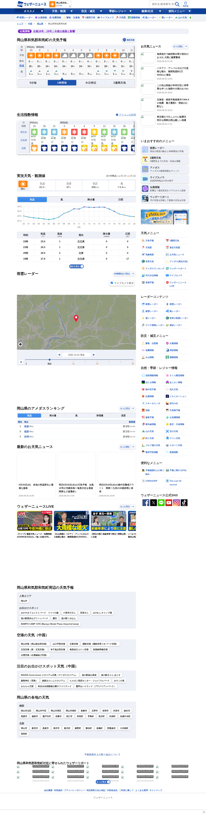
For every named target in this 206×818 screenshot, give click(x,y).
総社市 (127, 710)
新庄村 (67, 728)
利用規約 (58, 790)
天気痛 (23, 140)
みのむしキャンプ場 (102, 613)
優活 (55, 618)
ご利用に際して (126, 790)
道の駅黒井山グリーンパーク (34, 618)
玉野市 (95, 710)
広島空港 (74, 644)
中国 (30, 23)
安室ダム (84, 613)
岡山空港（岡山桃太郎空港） (34, 644)
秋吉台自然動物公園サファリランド (54, 686)
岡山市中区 (41, 710)
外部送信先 (112, 790)
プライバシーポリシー (74, 790)
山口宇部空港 (59, 644)
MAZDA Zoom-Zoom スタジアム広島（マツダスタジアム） (49, 675)
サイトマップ (156, 790)
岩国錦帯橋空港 (100, 649)
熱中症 (23, 132)
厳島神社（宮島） (29, 680)
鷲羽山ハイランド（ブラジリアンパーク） (96, 686)
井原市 (116, 710)
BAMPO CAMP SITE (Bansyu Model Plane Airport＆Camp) (50, 624)
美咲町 (24, 734)
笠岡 (26, 436)
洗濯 (24, 148)
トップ (20, 23)
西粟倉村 (111, 728)
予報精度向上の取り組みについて (102, 754)
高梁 (26, 426)
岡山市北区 (26, 710)
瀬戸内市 (46, 716)
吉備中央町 (125, 716)
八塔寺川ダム (69, 613)
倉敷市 (84, 710)
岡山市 (24, 601)
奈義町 (99, 728)
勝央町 (89, 728)
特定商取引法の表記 (96, 790)
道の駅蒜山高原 (89, 675)
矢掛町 (112, 716)
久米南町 (124, 728)
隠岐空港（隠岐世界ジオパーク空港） (100, 644)
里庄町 (101, 716)
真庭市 (45, 728)
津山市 (24, 728)
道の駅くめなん (68, 618)
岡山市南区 (71, 710)
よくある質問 (141, 790)
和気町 (80, 716)
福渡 (26, 431)
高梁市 (24, 716)
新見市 (35, 728)
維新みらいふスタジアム (53, 680)
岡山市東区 (56, 710)
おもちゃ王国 (27, 686)
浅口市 (69, 716)
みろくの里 (119, 680)
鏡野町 (78, 728)
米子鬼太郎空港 (58, 649)
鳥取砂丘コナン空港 (79, 649)
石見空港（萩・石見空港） (33, 649)
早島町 (91, 716)
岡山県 (40, 23)
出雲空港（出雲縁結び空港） (34, 655)
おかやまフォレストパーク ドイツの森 (40, 613)
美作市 (56, 728)
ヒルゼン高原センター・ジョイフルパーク (89, 680)
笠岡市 (105, 710)
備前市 (35, 716)
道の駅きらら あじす (111, 675)
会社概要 (48, 790)
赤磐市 (58, 716)
